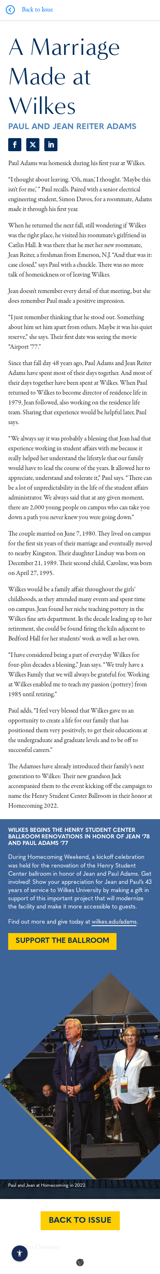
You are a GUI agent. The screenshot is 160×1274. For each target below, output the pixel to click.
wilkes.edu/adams (114, 922)
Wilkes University (38, 1247)
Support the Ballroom (62, 941)
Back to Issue (80, 1221)
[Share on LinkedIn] (50, 144)
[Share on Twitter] (32, 144)
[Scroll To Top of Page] (152, 1214)
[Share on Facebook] (14, 144)
